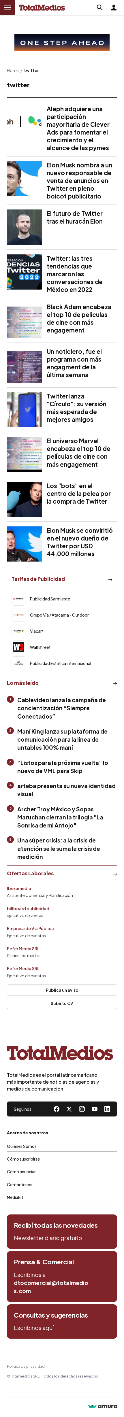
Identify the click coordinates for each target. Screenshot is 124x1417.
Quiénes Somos (22, 1146)
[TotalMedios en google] (82, 1109)
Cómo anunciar (21, 1171)
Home (13, 70)
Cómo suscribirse (23, 1158)
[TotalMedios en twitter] (69, 1109)
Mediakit (15, 1197)
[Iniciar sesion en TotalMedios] (113, 7)
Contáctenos (19, 1184)
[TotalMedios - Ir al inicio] (42, 8)
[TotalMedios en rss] (107, 1109)
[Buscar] (100, 7)
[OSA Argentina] (62, 42)
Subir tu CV (62, 1003)
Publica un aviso (62, 990)
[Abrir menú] (7, 7)
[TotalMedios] (60, 1054)
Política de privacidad (26, 1366)
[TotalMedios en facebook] (56, 1109)
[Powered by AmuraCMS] (102, 1407)
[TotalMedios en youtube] (94, 1109)
